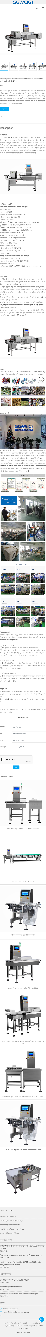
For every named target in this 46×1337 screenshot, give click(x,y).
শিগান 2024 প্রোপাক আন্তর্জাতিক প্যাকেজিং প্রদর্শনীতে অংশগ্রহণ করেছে (21, 1255)
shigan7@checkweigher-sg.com (16, 1312)
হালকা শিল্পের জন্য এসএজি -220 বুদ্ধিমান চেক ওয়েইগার (23, 828)
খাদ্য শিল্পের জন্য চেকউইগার (8, 1216)
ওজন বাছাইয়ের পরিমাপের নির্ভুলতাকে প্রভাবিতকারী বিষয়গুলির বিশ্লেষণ (19, 1293)
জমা (16, 767)
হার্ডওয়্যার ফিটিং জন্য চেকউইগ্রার (9, 1233)
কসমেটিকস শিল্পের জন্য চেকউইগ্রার (9, 1225)
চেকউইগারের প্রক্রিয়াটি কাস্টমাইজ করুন (11, 1287)
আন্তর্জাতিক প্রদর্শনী (36, 1323)
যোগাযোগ (40, 1325)
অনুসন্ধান (4, 109)
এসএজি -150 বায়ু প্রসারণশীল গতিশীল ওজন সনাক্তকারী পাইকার (23, 1150)
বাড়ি (18, 1325)
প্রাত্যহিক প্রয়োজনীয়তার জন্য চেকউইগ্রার (12, 1229)
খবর (5, 1323)
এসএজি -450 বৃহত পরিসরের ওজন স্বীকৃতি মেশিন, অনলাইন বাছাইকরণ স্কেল (23, 1097)
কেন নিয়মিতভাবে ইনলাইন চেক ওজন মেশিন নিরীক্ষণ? (14, 1280)
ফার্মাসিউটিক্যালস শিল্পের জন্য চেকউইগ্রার (11, 1220)
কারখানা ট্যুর (25, 1323)
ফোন (1, 740)
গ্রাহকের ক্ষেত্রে (9, 1325)
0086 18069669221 (10, 1309)
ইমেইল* (2, 727)
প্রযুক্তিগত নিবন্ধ (14, 1323)
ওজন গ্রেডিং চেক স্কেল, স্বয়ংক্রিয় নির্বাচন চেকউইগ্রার (23, 988)
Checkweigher (29, 1325)
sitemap (24, 1328)
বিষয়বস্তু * (3, 747)
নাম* (1, 733)
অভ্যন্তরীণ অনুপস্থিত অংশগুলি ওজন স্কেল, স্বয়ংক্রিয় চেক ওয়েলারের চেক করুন (23, 1042)
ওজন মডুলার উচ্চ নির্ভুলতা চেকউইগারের (23, 882)
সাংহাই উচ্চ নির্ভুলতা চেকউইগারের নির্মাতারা (23, 935)
